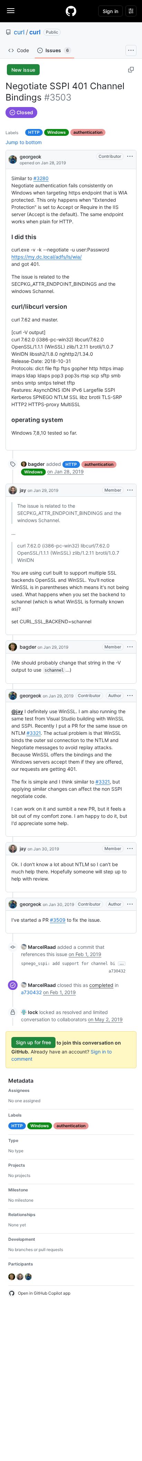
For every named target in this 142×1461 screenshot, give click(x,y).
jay (23, 490)
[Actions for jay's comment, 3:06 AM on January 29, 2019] (130, 490)
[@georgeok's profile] (13, 159)
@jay (17, 711)
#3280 (41, 178)
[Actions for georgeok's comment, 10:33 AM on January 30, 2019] (130, 904)
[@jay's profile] (13, 490)
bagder (28, 647)
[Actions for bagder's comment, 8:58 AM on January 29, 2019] (130, 647)
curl (19, 32)
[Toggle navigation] (11, 10)
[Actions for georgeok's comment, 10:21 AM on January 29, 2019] (130, 695)
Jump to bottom (24, 142)
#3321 (34, 733)
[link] (33, 464)
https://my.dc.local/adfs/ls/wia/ (46, 257)
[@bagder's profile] (13, 647)
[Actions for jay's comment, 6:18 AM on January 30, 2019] (130, 848)
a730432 (117, 971)
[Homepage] (71, 10)
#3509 (57, 920)
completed (101, 985)
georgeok (30, 157)
